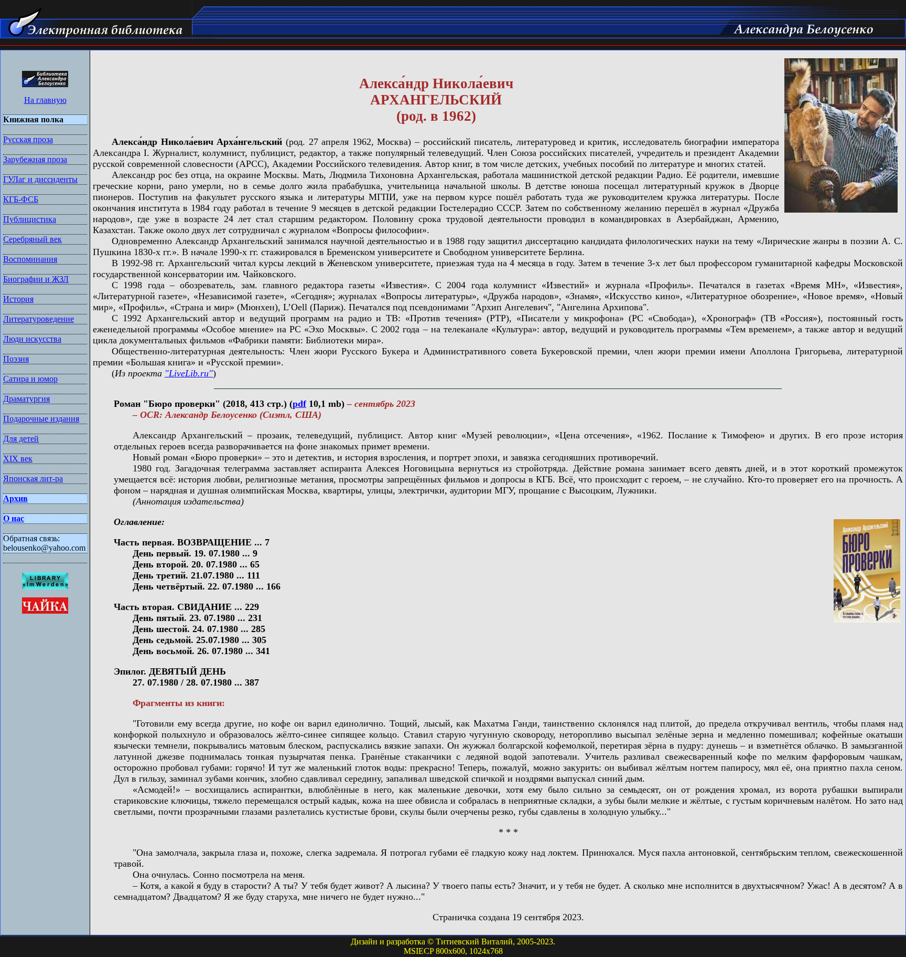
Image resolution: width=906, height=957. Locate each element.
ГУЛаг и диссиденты (40, 179)
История (18, 299)
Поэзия (16, 358)
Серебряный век (32, 239)
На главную (45, 100)
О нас (13, 518)
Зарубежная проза (35, 159)
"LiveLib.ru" (189, 373)
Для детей (21, 438)
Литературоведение (38, 318)
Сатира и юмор (30, 378)
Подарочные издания (41, 418)
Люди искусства (32, 338)
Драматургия (26, 398)
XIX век (18, 458)
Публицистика (29, 219)
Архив (15, 498)
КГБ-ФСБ (20, 199)
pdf (299, 403)
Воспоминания (30, 259)
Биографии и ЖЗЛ (36, 279)
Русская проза (28, 139)
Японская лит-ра (33, 478)
